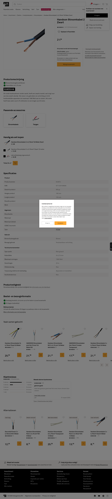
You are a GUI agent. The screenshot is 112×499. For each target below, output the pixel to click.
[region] (56, 214)
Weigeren (47, 223)
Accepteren (60, 223)
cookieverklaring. (48, 218)
